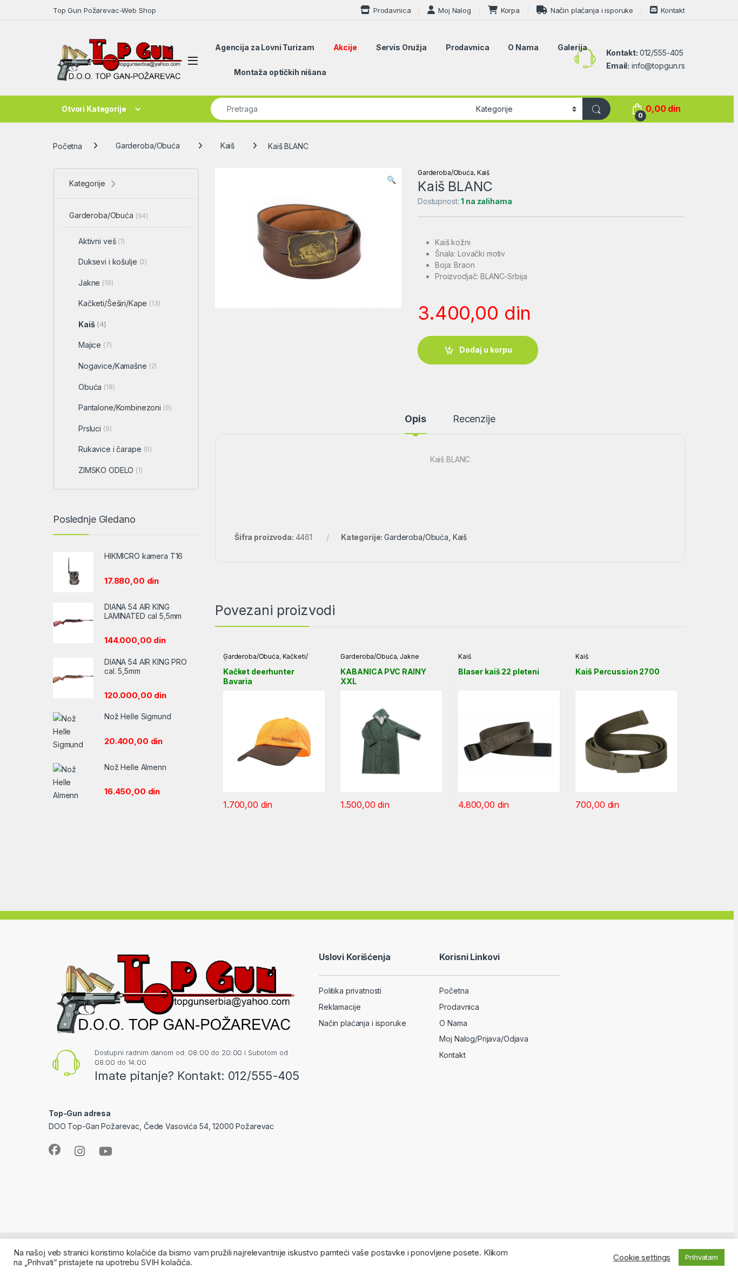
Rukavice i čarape (115, 449)
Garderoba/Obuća (148, 145)
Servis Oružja (401, 47)
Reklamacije (339, 1006)
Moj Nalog (454, 10)
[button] (391, 179)
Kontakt (673, 10)
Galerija (572, 47)
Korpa (510, 10)
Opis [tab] (415, 419)
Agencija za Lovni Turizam (264, 47)
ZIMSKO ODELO (110, 470)
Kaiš (227, 145)
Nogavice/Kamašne (117, 365)
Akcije (345, 47)
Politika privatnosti (350, 990)
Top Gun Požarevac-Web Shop (104, 10)
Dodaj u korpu (485, 349)
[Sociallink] (55, 1150)
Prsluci (95, 428)
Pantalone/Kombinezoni (125, 407)
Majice (95, 344)
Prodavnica (392, 10)
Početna (67, 145)
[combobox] (340, 109)
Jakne (409, 656)
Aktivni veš (101, 241)
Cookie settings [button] (641, 1258)
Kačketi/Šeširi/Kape (119, 303)
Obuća (96, 386)
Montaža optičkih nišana (280, 72)
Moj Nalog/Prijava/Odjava (483, 1038)
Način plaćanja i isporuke (592, 10)
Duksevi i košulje (112, 261)
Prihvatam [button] (701, 1257)
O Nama (523, 47)
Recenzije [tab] (474, 419)
